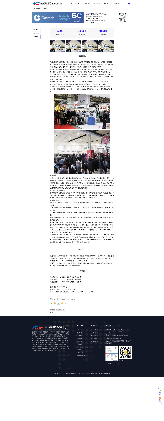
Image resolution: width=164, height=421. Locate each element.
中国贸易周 (80, 352)
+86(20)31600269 (115, 338)
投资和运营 (94, 341)
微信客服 (160, 393)
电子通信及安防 (81, 355)
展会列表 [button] (88, 3)
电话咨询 (160, 400)
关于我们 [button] (78, 3)
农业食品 (79, 341)
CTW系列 (45, 8)
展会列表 (38, 8)
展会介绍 (36, 29)
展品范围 (36, 33)
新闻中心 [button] (107, 3)
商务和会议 (94, 338)
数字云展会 (94, 329)
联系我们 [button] (116, 3)
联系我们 (36, 36)
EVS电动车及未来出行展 (82, 348)
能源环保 (79, 338)
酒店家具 (79, 332)
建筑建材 (79, 329)
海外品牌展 (94, 335)
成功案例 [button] (97, 3)
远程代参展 (94, 332)
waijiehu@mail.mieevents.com (119, 335)
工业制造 (79, 344)
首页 (71, 3)
